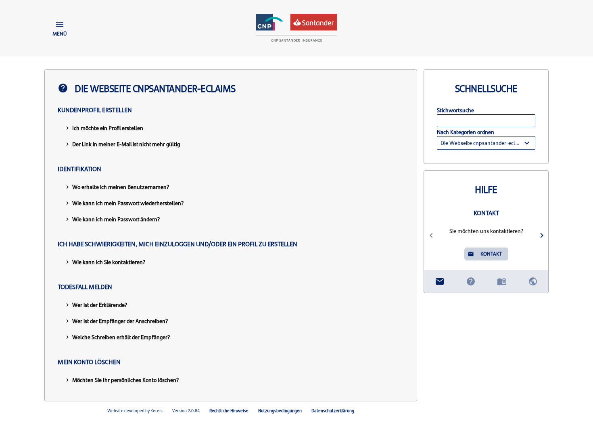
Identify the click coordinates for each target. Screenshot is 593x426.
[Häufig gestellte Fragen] (470, 281)
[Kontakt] (439, 281)
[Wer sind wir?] (532, 281)
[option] (486, 235)
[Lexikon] (501, 281)
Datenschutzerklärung (332, 410)
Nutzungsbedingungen (280, 410)
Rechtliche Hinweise (228, 410)
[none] (486, 143)
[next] (542, 235)
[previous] (431, 235)
